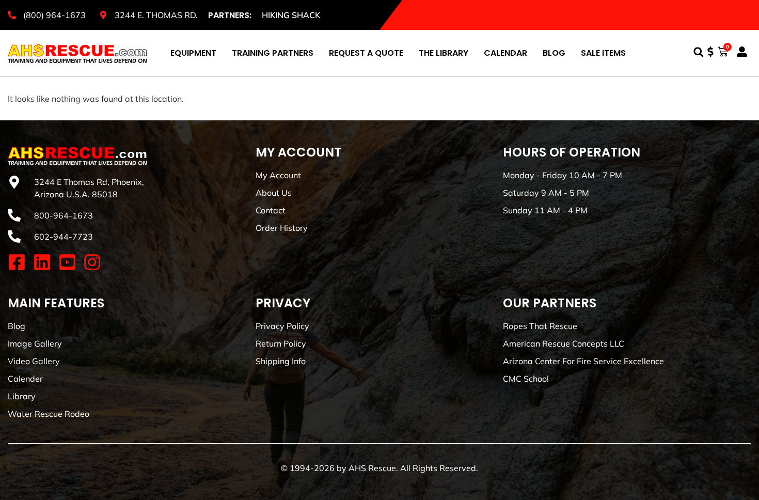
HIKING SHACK (291, 15)
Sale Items (603, 53)
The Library (443, 53)
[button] (698, 51)
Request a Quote (366, 53)
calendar (505, 53)
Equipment (193, 53)
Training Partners (272, 53)
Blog (554, 53)
